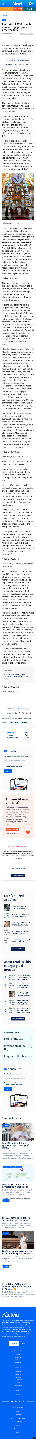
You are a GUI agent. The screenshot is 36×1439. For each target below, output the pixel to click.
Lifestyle (18, 1357)
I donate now (11, 829)
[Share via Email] (27, 64)
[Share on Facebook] (16, 64)
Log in (24, 868)
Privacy (18, 1432)
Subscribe (7, 9)
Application (18, 1374)
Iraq (4, 722)
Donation (18, 1382)
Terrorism (24, 722)
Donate (17, 9)
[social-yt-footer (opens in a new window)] (12, 1401)
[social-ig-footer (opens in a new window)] (24, 1401)
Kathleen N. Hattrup (26, 34)
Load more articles (18, 949)
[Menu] (6, 3)
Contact (18, 1425)
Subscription (18, 1380)
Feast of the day (13, 1038)
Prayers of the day (15, 1056)
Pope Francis (13, 722)
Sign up (8, 771)
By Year (18, 1394)
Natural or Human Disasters (12, 1167)
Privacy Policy (18, 1429)
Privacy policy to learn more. (14, 766)
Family (6, 1125)
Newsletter (18, 1371)
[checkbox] (4, 765)
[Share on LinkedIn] (20, 64)
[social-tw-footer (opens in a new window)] (20, 1401)
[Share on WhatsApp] (30, 64)
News (18, 1354)
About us (18, 1415)
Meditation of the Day (15, 1047)
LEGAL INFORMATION (18, 1418)
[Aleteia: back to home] (18, 4)
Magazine (18, 1377)
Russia (6, 1267)
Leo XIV (6, 1200)
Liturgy (6, 1233)
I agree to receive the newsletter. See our (17, 765)
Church (4, 16)
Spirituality (18, 1360)
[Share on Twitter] (23, 64)
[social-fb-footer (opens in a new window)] (16, 1401)
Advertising (18, 1385)
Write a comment (18, 876)
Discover (18, 1363)
